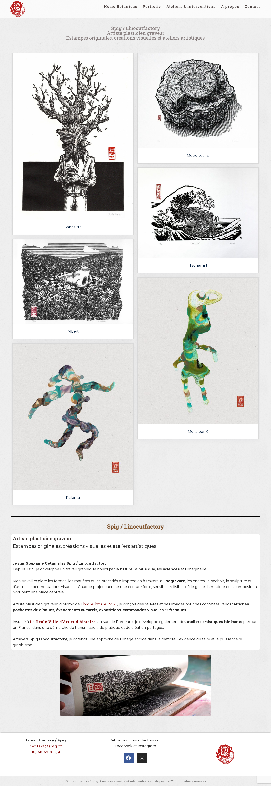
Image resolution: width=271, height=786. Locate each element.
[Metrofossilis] (198, 100)
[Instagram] (142, 758)
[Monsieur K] (198, 351)
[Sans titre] (73, 136)
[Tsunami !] (198, 213)
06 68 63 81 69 (46, 752)
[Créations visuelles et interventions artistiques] (17, 9)
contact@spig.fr (46, 746)
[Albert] (73, 281)
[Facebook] (129, 758)
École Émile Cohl (100, 604)
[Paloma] (73, 417)
